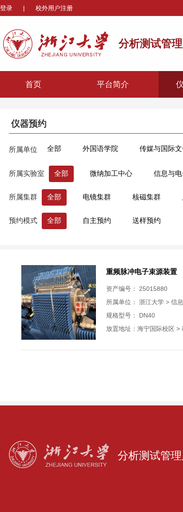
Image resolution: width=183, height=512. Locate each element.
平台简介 (113, 84)
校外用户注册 (54, 8)
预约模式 (23, 220)
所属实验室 (26, 173)
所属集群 (23, 197)
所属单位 (23, 149)
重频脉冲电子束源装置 (141, 271)
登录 (7, 8)
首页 (33, 84)
